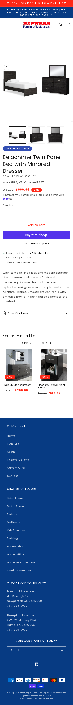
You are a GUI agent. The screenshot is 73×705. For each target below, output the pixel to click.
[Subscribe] (62, 650)
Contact (12, 476)
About (11, 452)
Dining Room (15, 506)
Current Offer (16, 468)
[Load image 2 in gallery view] (36, 135)
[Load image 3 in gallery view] (55, 135)
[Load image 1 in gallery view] (17, 135)
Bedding (12, 538)
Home (11, 436)
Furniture (13, 444)
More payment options (37, 243)
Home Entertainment (21, 562)
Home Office (15, 554)
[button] (4, 25)
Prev (27, 343)
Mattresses (14, 522)
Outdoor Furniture (19, 570)
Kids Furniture (16, 530)
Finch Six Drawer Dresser (17, 385)
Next (45, 343)
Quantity (8, 205)
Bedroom (13, 514)
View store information (21, 262)
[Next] (69, 136)
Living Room (15, 498)
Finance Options (18, 460)
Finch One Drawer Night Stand (51, 386)
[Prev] (4, 136)
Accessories (15, 546)
